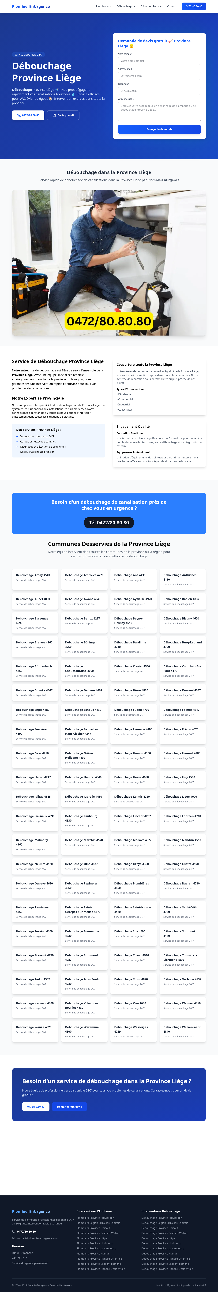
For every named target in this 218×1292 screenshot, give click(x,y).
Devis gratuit (65, 115)
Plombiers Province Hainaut (93, 1228)
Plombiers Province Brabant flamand (99, 1264)
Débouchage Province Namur (159, 1253)
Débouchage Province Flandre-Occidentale (167, 1269)
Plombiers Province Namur (93, 1253)
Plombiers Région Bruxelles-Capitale (98, 1223)
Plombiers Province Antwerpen (95, 1218)
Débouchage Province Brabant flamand (165, 1264)
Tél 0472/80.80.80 (109, 522)
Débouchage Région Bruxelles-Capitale (164, 1223)
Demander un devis (69, 1106)
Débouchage (124, 6)
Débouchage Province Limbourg (160, 1243)
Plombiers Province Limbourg (95, 1243)
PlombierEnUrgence (31, 6)
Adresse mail (125, 68)
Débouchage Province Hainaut (159, 1228)
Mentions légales (165, 1285)
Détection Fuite (150, 6)
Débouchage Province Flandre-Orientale (165, 1258)
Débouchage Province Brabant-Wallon (164, 1233)
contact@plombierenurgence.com (37, 1238)
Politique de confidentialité (191, 1285)
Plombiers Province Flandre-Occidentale (101, 1269)
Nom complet (125, 53)
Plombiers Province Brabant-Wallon (98, 1233)
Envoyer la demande (159, 129)
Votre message (126, 98)
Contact (172, 6)
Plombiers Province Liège (92, 1238)
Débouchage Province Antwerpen (161, 1218)
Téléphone (123, 83)
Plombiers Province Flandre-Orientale (99, 1258)
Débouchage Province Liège (158, 1238)
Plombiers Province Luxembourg (96, 1248)
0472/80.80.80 (194, 6)
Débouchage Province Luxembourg (162, 1248)
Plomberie (102, 6)
